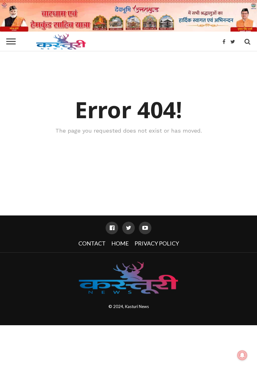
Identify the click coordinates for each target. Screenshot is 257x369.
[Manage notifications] (242, 355)
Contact (92, 243)
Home (120, 243)
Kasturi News (137, 306)
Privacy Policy (156, 243)
